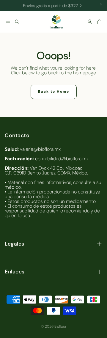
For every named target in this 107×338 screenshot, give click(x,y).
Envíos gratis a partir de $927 (49, 6)
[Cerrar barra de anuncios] (101, 4)
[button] (8, 22)
